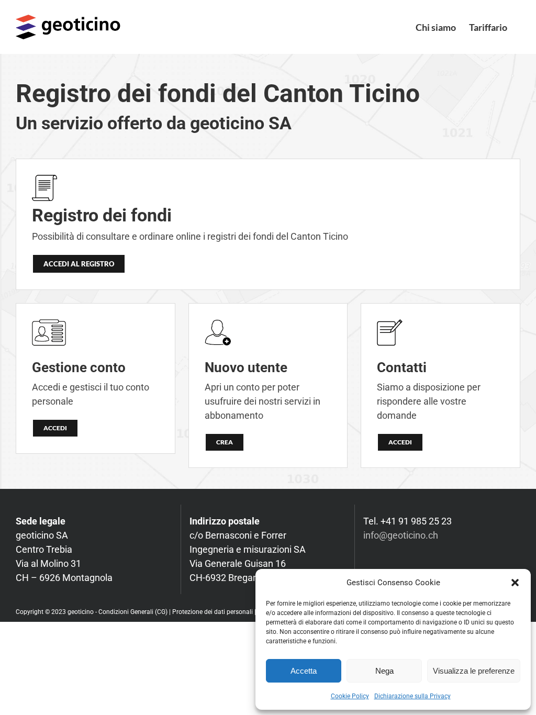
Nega (384, 670)
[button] (515, 582)
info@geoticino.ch (400, 535)
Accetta (304, 670)
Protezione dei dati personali (213, 612)
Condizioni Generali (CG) (133, 612)
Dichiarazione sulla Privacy (412, 696)
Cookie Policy (350, 696)
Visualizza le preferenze (474, 670)
